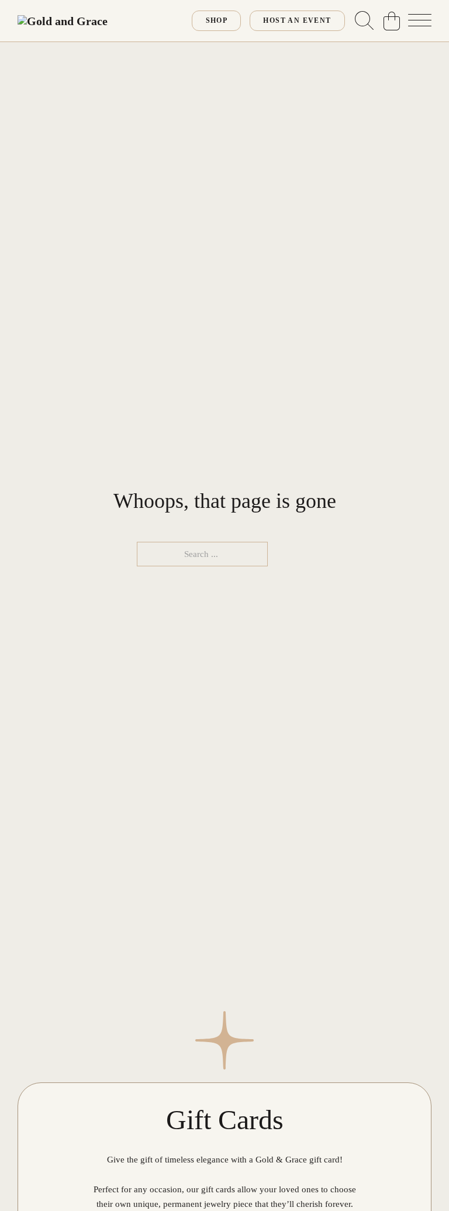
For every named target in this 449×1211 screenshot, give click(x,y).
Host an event (297, 20)
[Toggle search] (364, 21)
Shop (217, 20)
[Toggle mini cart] (392, 21)
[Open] (419, 21)
